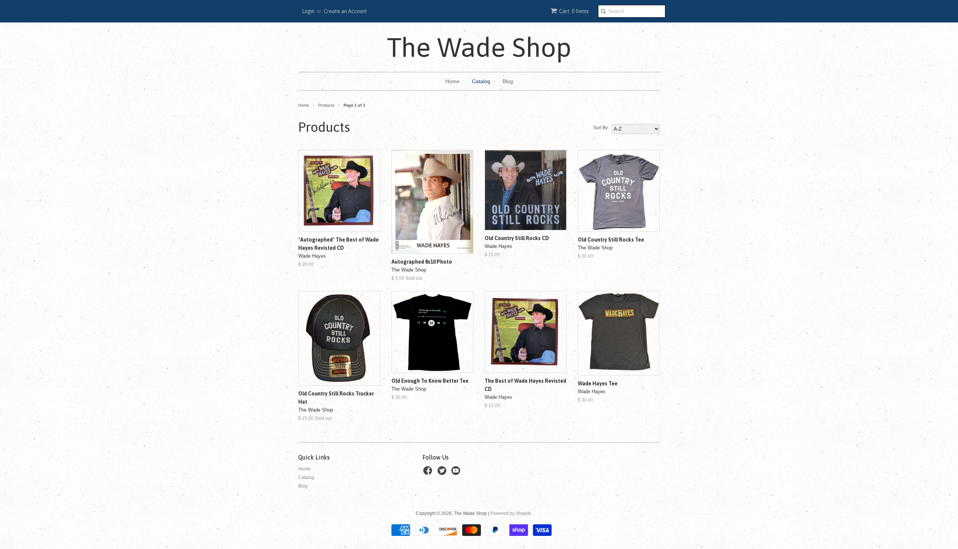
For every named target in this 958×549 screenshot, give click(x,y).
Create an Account (345, 11)
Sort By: (601, 127)
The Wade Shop (479, 47)
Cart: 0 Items (574, 11)
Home (452, 81)
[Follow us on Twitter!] (443, 473)
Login (308, 11)
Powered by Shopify (510, 513)
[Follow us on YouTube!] (457, 473)
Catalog (481, 81)
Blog (508, 81)
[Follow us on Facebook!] (428, 473)
